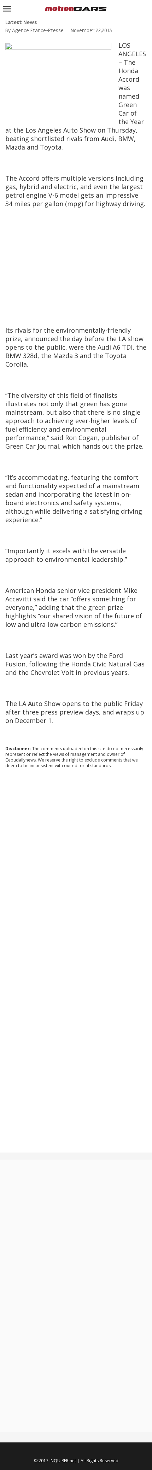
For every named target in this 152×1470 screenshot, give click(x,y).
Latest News (21, 22)
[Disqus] (76, 869)
